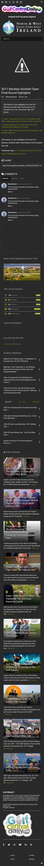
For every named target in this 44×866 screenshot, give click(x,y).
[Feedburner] (21, 2)
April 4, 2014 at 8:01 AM (23, 198)
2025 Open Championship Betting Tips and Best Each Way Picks (21, 767)
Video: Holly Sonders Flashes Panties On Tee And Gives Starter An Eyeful (20, 598)
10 (7, 760)
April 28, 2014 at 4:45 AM (23, 212)
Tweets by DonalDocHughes (12, 344)
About (12, 859)
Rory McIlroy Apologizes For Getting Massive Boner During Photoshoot (20, 633)
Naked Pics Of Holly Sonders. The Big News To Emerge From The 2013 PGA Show (21, 471)
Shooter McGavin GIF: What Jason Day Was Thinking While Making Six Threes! (19, 126)
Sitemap (31, 859)
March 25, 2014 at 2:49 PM (24, 184)
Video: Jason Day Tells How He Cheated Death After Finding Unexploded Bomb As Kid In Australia (21, 120)
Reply (10, 192)
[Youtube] (14, 2)
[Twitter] (6, 2)
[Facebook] (2, 2)
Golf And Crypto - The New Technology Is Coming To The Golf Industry (20, 667)
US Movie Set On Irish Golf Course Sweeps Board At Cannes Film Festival (19, 699)
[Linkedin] (17, 2)
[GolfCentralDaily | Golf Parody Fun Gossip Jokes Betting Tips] (22, 12)
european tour (20, 154)
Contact (31, 855)
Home (12, 855)
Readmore (34, 484)
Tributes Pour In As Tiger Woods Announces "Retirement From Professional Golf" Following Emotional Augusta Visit (21, 532)
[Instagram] (10, 2)
